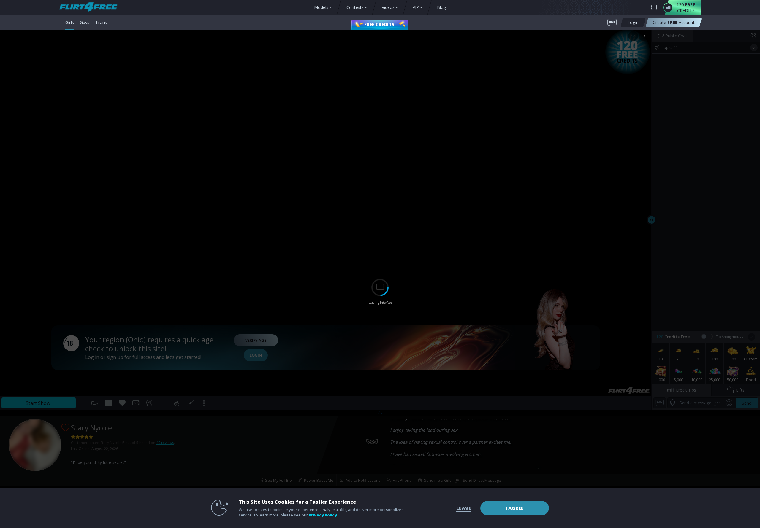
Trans (101, 22)
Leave (463, 508)
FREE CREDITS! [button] (380, 24)
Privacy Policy (323, 515)
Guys (84, 22)
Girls (69, 22)
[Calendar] (654, 7)
